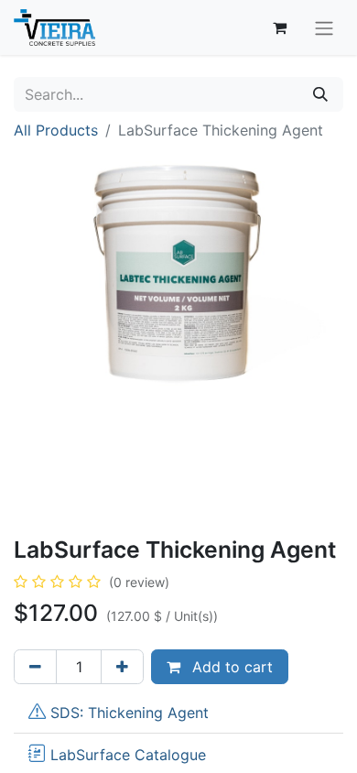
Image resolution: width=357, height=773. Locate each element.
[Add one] (122, 666)
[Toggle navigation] (324, 27)
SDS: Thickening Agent (129, 712)
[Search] (320, 94)
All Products (56, 130)
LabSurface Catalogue (128, 755)
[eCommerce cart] (279, 27)
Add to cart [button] (230, 667)
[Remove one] (35, 666)
